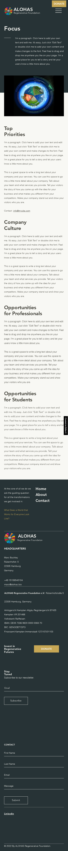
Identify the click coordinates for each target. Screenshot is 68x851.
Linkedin (9, 813)
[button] (58, 11)
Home (41, 488)
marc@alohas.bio (13, 584)
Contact (42, 500)
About (41, 494)
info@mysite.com (21, 210)
